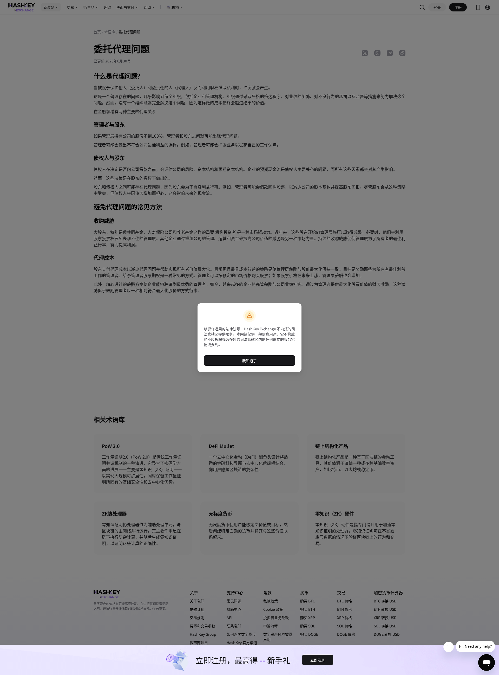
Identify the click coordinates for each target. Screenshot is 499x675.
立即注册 (317, 660)
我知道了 (249, 360)
